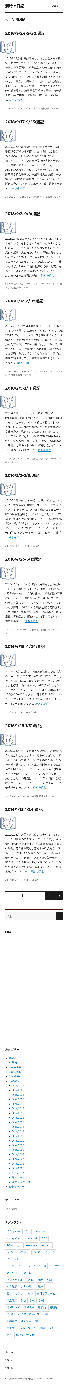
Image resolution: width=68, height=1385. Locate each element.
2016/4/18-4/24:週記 (25, 646)
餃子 (42, 197)
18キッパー (13, 1231)
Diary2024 (15, 1076)
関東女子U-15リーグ (48, 458)
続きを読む (15, 99)
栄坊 (23, 1300)
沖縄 (32, 1300)
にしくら (49, 1252)
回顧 (49, 1279)
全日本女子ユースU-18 (20, 1279)
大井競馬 (26, 1286)
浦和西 (36, 108)
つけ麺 (37, 1252)
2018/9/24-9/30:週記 (25, 33)
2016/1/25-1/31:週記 (23, 725)
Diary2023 (18, 1085)
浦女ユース (18, 1177)
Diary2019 (18, 1104)
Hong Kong (14, 1238)
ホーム (9, 1352)
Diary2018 (25, 108)
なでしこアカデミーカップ (46, 284)
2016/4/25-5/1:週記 (23, 559)
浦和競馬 (29, 1307)
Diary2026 (15, 1067)
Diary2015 (18, 1122)
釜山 (38, 1321)
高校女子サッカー (49, 108)
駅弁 (9, 1334)
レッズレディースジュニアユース (26, 1266)
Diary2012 (18, 1136)
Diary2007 (18, 1159)
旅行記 (9, 1360)
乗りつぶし (13, 1272)
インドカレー (14, 1259)
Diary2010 (18, 1145)
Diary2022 (18, 1090)
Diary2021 (18, 1094)
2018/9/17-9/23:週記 (24, 121)
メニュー (56, 6)
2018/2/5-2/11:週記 (22, 388)
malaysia (31, 1245)
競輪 (46, 1314)
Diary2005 (18, 1168)
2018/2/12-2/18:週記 (24, 301)
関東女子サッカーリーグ (21, 1328)
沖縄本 (43, 1300)
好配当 (39, 1286)
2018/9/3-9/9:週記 (22, 213)
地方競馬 (12, 1286)
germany (39, 1231)
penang (46, 1245)
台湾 (40, 1279)
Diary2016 (25, 546)
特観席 (54, 1307)
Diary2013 (18, 1131)
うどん (11, 1252)
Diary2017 (18, 1113)
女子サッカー (16, 1186)
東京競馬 (12, 1300)
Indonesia (32, 1238)
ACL (26, 1231)
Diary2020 (18, 1099)
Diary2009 (18, 1149)
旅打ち (16, 1062)
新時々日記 (14, 6)
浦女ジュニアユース (24, 1182)
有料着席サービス (47, 1293)
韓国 (42, 1328)
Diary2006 (18, 1163)
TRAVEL (14, 1058)
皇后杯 (11, 1314)
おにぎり (23, 1252)
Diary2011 (18, 1140)
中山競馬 (55, 1266)
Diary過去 (14, 1081)
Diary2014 (18, 1127)
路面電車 (26, 1321)
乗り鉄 (28, 1272)
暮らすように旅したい (20, 1293)
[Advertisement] (30, 987)
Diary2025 (15, 1071)
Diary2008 (18, 1154)
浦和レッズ (13, 1307)
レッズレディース (19, 1172)
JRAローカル (14, 1245)
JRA (44, 1238)
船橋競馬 (12, 1321)
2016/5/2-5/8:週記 (22, 475)
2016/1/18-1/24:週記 (24, 809)
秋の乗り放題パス (28, 1314)
